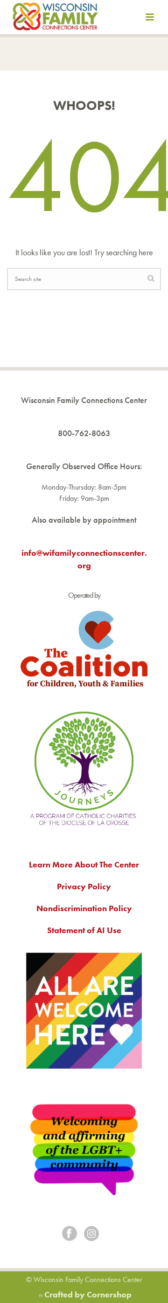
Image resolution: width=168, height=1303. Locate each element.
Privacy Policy (84, 886)
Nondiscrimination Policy (84, 908)
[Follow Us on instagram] (91, 1234)
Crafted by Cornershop (88, 1294)
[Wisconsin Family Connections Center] (55, 18)
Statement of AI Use (84, 930)
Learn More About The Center (84, 864)
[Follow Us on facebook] (69, 1234)
